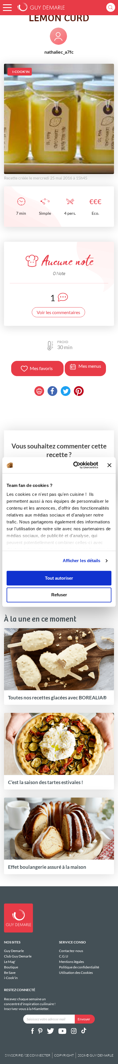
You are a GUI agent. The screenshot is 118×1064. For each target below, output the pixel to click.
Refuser (59, 595)
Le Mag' (9, 961)
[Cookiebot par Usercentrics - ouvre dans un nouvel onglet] (74, 465)
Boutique (11, 967)
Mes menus (89, 366)
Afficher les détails (82, 560)
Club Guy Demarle (18, 956)
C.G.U (63, 956)
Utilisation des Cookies (76, 972)
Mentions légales (71, 961)
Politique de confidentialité (79, 967)
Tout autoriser (59, 578)
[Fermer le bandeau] (109, 465)
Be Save (9, 972)
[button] (7, 7)
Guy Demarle (14, 951)
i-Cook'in (11, 978)
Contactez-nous (71, 951)
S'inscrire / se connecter (27, 1055)
